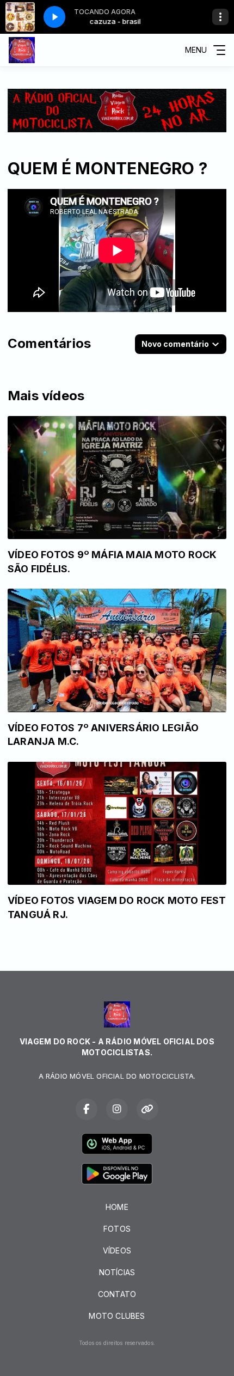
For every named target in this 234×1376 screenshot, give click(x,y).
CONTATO (117, 1294)
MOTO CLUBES (117, 1315)
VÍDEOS (117, 1250)
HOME (117, 1207)
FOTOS (117, 1228)
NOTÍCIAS (117, 1272)
